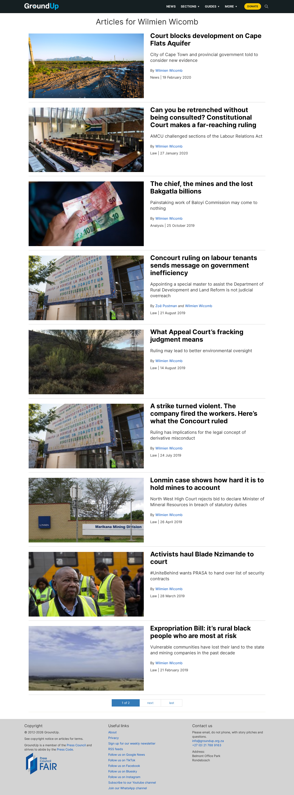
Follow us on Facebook (124, 766)
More (231, 6)
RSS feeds (115, 749)
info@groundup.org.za (208, 741)
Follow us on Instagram (124, 777)
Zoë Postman (166, 306)
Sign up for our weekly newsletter (131, 743)
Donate (252, 6)
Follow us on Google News (126, 754)
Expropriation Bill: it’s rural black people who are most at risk (200, 632)
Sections (190, 6)
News (171, 6)
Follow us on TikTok (121, 760)
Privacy (113, 738)
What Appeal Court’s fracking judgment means (196, 335)
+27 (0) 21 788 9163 (206, 745)
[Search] (266, 6)
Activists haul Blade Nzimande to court (202, 557)
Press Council (76, 745)
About (112, 732)
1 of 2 (126, 703)
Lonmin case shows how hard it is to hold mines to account (207, 483)
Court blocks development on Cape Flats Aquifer (206, 39)
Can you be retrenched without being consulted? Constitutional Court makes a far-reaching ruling (203, 117)
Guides (212, 6)
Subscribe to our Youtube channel (132, 782)
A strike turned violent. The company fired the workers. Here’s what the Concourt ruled (203, 413)
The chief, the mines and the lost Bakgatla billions (201, 187)
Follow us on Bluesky (122, 771)
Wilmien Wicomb (169, 70)
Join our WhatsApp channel (127, 788)
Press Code (65, 749)
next (150, 703)
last (171, 703)
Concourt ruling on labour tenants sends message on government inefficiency (203, 265)
